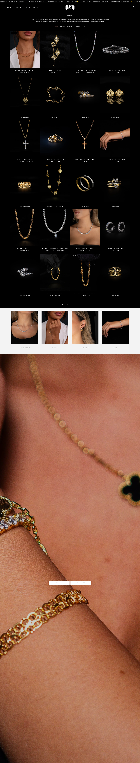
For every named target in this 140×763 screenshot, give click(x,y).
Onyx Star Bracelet (55, 115)
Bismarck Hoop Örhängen (55, 159)
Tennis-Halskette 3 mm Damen (85, 70)
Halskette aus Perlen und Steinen (55, 248)
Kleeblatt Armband (55, 70)
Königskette (24, 348)
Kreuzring (115, 293)
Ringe (83, 26)
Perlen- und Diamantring (85, 115)
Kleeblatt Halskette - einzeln (24, 115)
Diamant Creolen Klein (115, 248)
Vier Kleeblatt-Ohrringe (115, 115)
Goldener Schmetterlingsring (115, 204)
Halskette (62, 26)
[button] (9, 7)
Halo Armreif (85, 204)
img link (25, 311)
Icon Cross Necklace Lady (85, 159)
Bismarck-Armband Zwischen (85, 293)
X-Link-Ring (25, 204)
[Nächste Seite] (83, 305)
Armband (69, 26)
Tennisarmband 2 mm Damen (115, 159)
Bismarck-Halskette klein (25, 70)
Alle (56, 26)
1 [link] (57, 304)
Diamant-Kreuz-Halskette (25, 159)
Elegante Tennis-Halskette (85, 248)
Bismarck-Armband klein (55, 293)
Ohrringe (77, 26)
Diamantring (25, 293)
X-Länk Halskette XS (24, 248)
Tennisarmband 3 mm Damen (115, 70)
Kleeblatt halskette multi (55, 204)
